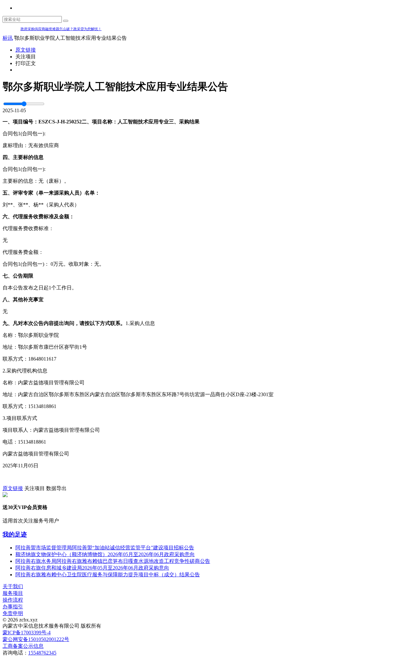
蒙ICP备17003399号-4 (27, 632)
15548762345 (42, 652)
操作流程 (13, 600)
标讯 (8, 38)
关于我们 (13, 586)
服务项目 (13, 593)
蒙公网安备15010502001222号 (36, 639)
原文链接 (25, 50)
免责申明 (13, 613)
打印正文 (25, 63)
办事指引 (13, 606)
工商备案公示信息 (23, 646)
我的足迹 (15, 534)
